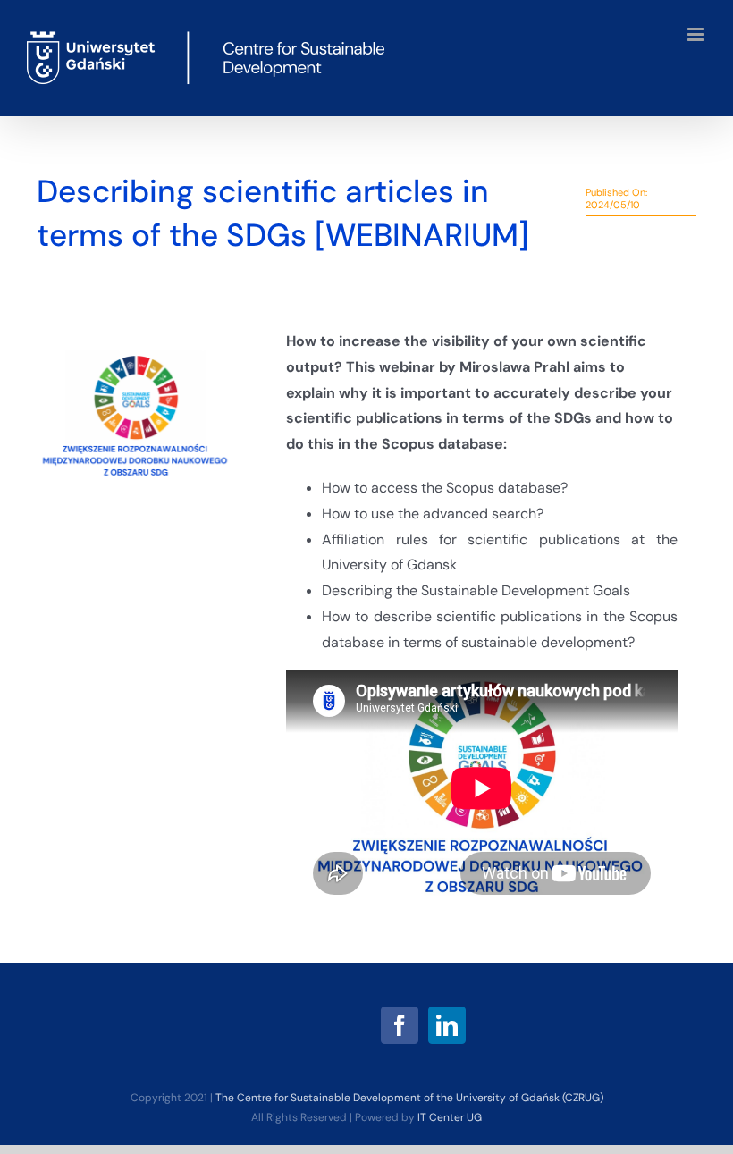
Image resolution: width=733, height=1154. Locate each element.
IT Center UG (449, 1117)
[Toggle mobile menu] (696, 34)
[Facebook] (399, 1025)
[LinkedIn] (447, 1025)
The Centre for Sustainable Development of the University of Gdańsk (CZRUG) (409, 1098)
